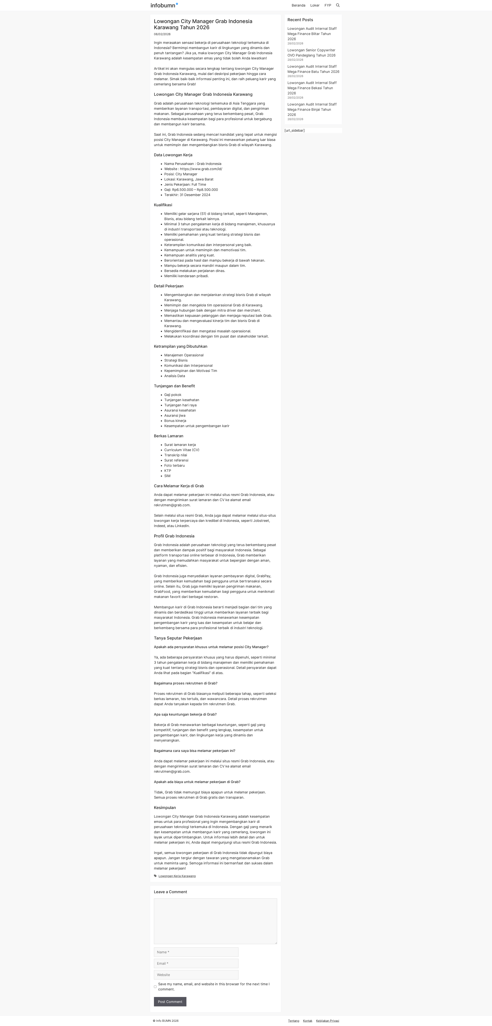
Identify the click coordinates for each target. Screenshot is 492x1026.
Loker (315, 5)
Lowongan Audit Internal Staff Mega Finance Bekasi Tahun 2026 (312, 88)
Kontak (307, 1021)
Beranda (298, 5)
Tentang (293, 1021)
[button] (338, 5)
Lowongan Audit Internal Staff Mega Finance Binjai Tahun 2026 (312, 109)
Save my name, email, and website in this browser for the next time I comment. (214, 986)
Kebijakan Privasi (327, 1021)
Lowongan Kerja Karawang (177, 876)
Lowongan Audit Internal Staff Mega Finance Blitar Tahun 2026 (312, 34)
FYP (328, 5)
